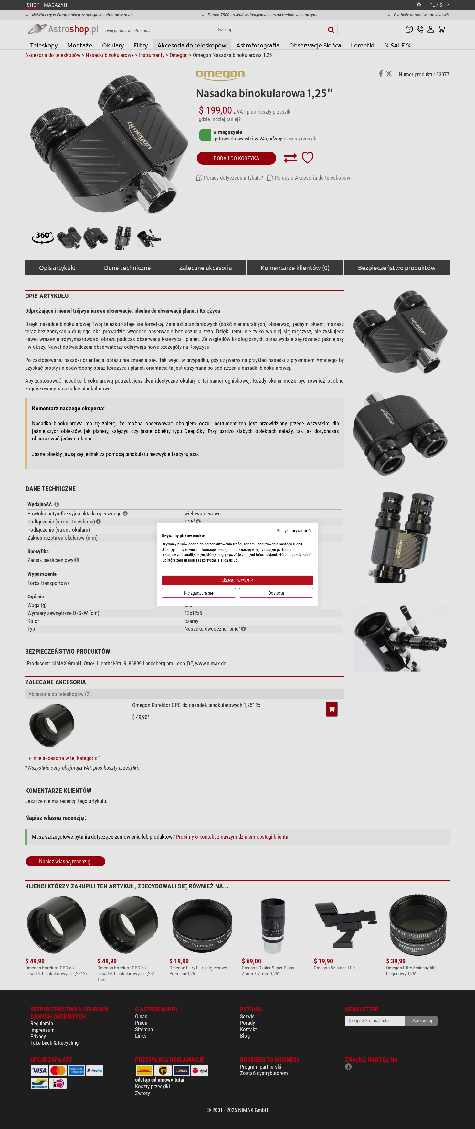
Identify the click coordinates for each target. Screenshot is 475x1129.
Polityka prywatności (295, 530)
